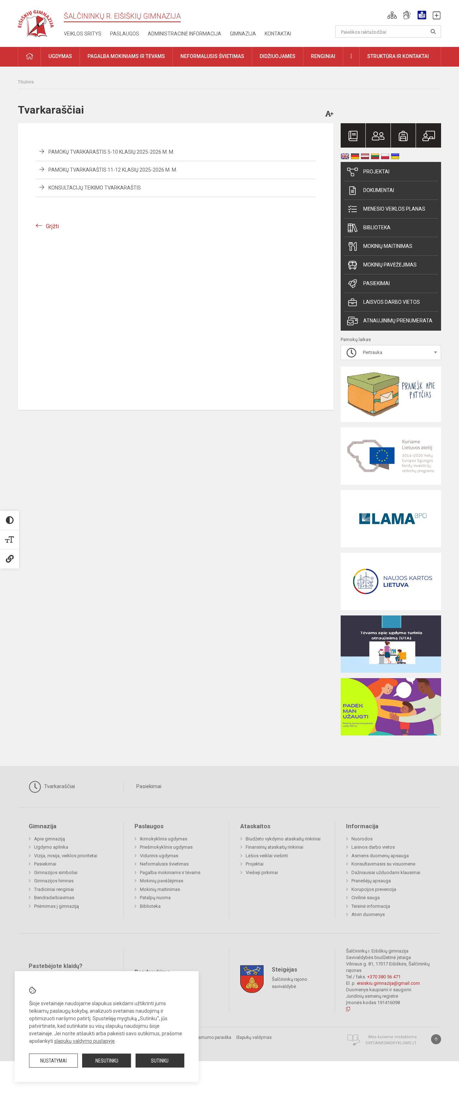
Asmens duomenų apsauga (380, 855)
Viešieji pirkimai (262, 872)
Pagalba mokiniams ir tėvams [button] (126, 56)
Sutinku (160, 1061)
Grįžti (52, 226)
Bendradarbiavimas (54, 897)
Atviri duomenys (368, 914)
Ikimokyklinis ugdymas (163, 839)
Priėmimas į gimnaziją (56, 906)
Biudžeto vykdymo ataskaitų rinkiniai (283, 839)
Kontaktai (278, 34)
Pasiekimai (376, 283)
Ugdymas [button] (60, 56)
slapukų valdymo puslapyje (84, 1041)
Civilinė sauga (365, 897)
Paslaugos (124, 34)
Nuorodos (362, 839)
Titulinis (26, 82)
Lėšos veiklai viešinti (267, 855)
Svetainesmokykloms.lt (391, 1043)
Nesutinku (106, 1061)
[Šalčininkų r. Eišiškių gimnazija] (36, 22)
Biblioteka (377, 227)
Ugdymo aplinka (51, 847)
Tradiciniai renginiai (54, 889)
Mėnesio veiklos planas (394, 209)
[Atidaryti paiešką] (433, 31)
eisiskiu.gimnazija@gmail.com (388, 983)
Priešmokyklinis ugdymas (166, 847)
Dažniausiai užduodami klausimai (385, 872)
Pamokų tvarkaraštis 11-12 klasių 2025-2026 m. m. (112, 170)
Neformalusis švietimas (164, 864)
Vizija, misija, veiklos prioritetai (65, 855)
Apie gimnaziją (49, 839)
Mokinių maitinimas (387, 246)
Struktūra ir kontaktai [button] (398, 56)
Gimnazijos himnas (54, 880)
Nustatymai (53, 1061)
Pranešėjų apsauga (371, 880)
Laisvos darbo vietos (391, 302)
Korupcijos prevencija (373, 889)
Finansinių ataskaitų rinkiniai (274, 847)
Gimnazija (243, 34)
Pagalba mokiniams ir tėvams (170, 872)
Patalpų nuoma (155, 897)
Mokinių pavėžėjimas (390, 265)
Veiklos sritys (82, 34)
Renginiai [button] (323, 56)
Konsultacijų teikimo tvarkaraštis (94, 188)
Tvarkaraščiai (59, 786)
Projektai (376, 171)
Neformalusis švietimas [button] (212, 56)
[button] (392, 15)
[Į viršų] (436, 1039)
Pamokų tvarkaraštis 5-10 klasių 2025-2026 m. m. (111, 152)
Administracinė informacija (184, 34)
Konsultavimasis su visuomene (383, 864)
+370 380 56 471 (384, 976)
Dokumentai (378, 190)
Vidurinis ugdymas (159, 855)
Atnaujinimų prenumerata (397, 320)
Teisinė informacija (370, 906)
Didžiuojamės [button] (277, 56)
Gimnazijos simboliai (55, 872)
